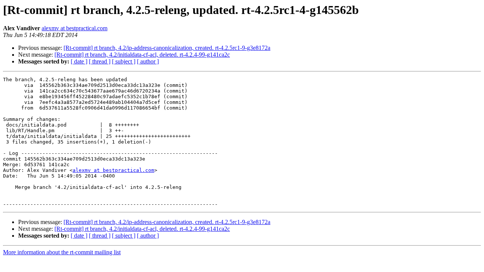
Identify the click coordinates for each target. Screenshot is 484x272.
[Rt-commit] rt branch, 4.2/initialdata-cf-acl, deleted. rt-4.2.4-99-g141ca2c (142, 54)
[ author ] (148, 61)
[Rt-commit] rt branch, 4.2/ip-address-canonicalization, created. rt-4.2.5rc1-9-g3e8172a (167, 48)
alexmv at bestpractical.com (74, 28)
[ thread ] (99, 61)
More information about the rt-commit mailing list (62, 252)
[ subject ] (123, 61)
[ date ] (79, 61)
